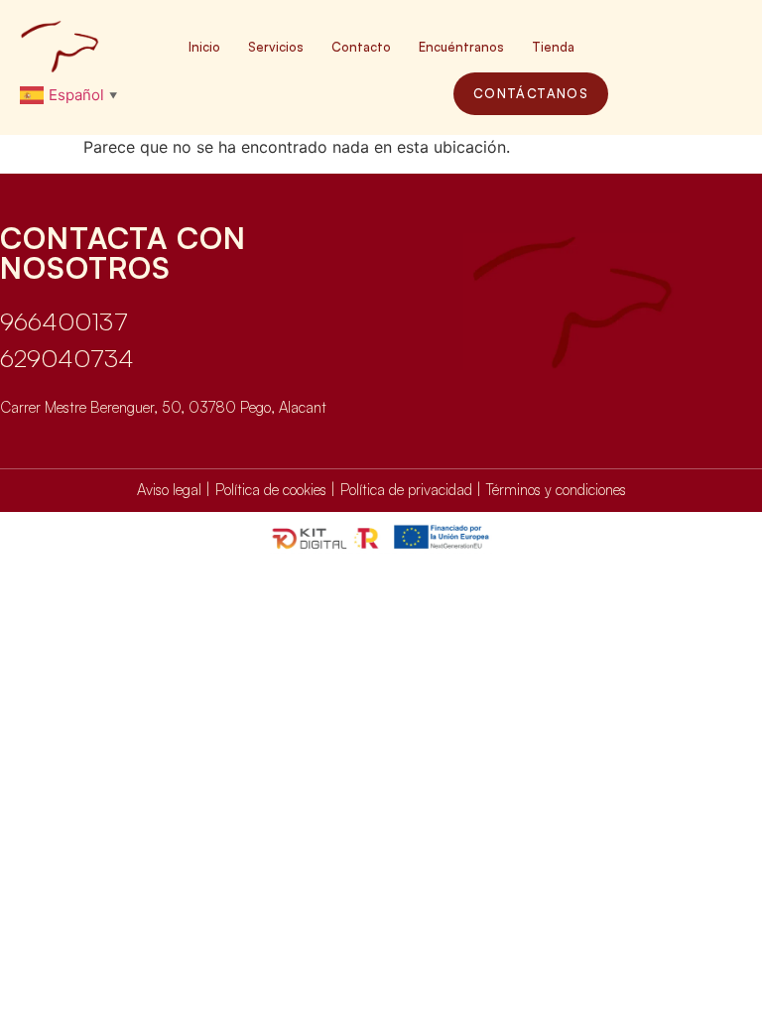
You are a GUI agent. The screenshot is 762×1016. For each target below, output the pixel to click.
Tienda (553, 47)
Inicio (204, 47)
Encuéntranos (461, 47)
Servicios (276, 47)
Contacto (361, 47)
